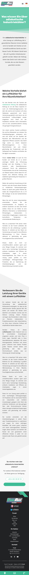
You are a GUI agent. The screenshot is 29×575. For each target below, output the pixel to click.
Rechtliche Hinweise (9, 566)
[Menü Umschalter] (23, 3)
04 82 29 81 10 (15, 553)
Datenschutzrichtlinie (19, 566)
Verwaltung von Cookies (10, 567)
